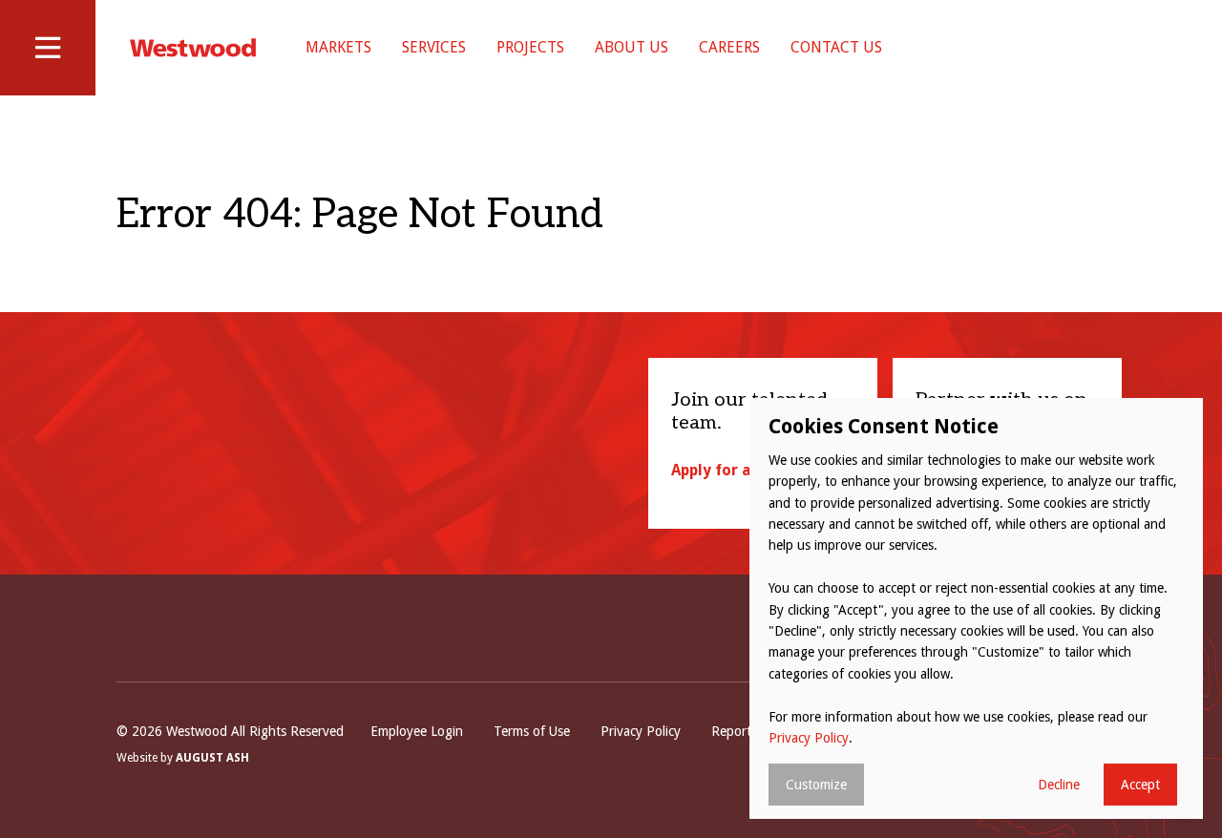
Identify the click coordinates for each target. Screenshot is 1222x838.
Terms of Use (532, 731)
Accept (1140, 784)
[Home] (192, 47)
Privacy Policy (640, 731)
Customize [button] (816, 784)
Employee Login (416, 731)
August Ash (212, 758)
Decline (1059, 784)
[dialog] (976, 608)
